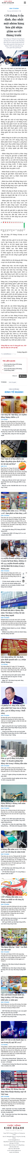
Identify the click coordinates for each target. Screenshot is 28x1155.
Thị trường (4, 419)
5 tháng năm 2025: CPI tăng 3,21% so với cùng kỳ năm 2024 (13, 534)
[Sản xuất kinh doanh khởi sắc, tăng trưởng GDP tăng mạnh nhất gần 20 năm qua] (14, 984)
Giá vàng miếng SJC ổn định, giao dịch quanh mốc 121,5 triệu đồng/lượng (13, 659)
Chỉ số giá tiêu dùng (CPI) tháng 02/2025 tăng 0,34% (13, 530)
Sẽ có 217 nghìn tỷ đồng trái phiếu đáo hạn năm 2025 (14, 775)
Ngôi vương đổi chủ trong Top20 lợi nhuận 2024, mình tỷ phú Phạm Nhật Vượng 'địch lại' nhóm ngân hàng (14, 727)
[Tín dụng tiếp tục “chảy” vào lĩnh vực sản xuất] (14, 937)
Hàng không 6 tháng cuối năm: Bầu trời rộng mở (13, 804)
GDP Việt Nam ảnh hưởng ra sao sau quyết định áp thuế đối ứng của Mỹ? (14, 919)
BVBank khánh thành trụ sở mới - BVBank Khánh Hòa (13, 629)
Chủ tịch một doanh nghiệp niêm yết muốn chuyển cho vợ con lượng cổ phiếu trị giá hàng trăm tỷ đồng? (13, 585)
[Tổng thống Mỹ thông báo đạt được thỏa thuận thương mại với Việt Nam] (14, 1079)
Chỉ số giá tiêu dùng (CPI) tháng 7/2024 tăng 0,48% (13, 369)
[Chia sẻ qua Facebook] (23, 574)
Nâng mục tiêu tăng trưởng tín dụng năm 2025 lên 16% (13, 965)
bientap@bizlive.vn (15, 1139)
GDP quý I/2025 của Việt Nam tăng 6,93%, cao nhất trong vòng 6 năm (13, 922)
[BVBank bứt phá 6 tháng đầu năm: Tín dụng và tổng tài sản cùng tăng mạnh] (14, 600)
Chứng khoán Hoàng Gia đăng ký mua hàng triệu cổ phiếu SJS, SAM (14, 1065)
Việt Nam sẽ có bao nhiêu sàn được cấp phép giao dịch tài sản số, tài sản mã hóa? (13, 461)
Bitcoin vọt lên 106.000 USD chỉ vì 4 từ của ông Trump (13, 486)
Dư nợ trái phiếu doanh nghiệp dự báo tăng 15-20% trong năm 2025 (14, 779)
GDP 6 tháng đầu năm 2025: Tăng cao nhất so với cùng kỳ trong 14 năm (12, 899)
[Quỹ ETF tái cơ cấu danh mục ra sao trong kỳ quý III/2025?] (14, 1029)
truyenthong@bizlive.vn (15, 1150)
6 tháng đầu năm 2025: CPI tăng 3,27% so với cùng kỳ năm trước (13, 850)
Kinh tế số (4, 466)
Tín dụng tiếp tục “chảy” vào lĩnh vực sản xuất (14, 948)
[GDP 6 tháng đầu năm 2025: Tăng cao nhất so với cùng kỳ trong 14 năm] (14, 887)
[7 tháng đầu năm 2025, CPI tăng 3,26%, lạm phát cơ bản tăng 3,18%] (14, 500)
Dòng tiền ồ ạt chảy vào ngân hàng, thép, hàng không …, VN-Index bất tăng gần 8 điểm (14, 825)
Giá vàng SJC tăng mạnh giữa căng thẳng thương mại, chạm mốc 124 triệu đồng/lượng (14, 430)
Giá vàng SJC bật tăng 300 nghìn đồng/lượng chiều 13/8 (14, 415)
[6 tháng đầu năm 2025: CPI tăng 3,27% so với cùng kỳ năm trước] (14, 839)
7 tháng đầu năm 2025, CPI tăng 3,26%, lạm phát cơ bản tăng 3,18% (14, 511)
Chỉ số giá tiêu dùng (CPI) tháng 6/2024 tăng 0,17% (13, 365)
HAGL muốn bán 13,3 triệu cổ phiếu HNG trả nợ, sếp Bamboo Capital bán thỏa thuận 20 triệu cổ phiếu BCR (13, 1110)
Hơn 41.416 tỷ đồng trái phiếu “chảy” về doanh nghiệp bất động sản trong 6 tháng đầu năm (14, 761)
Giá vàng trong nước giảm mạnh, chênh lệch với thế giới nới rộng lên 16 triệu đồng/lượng (13, 676)
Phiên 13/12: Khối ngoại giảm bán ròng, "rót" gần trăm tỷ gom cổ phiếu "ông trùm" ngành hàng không (13, 820)
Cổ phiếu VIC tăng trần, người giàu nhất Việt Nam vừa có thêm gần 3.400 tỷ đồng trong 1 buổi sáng (13, 709)
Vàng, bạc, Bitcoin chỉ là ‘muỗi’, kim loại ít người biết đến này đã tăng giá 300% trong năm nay (13, 481)
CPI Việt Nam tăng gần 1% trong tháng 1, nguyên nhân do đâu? (13, 872)
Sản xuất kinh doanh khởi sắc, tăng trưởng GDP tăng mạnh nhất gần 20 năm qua (12, 997)
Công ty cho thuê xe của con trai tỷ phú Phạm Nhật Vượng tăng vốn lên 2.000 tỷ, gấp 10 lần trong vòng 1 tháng (13, 733)
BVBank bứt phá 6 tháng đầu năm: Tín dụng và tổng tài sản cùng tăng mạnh (12, 612)
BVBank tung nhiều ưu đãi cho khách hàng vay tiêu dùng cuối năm (13, 632)
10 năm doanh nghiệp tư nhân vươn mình (13, 581)
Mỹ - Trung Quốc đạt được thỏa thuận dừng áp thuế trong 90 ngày (14, 1115)
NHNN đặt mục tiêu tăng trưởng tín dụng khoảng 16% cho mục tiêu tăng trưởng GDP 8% (13, 969)
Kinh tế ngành (14, 8)
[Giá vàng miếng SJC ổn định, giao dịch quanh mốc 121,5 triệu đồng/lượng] (14, 647)
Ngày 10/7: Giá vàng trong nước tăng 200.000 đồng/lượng (12, 681)
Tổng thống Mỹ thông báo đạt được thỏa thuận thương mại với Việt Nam (13, 1091)
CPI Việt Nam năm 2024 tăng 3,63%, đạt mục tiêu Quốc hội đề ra (13, 868)
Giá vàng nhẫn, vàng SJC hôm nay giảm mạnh (13, 434)
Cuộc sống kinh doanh (14, 1127)
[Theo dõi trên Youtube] (23, 577)
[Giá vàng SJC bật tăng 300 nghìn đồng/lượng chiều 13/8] (14, 404)
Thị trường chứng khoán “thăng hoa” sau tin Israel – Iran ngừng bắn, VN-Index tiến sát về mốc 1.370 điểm (14, 1060)
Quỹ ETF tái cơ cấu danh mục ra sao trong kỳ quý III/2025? (13, 1041)
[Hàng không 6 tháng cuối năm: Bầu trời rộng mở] (14, 793)
